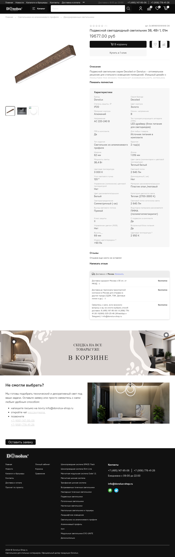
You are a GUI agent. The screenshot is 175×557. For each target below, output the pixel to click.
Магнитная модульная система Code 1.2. (79, 473)
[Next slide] (81, 64)
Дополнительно (68, 538)
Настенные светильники (71, 506)
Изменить (119, 274)
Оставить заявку (20, 442)
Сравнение (40, 473)
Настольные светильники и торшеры (77, 510)
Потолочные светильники (72, 501)
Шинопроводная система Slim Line (76, 469)
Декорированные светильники (79, 17)
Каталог (41, 8)
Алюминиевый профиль (71, 524)
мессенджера (37, 412)
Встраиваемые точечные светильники (78, 487)
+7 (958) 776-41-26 (160, 2)
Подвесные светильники (72, 496)
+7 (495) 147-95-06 (137, 2)
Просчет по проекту (14, 487)
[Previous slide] (10, 64)
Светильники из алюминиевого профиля (38, 17)
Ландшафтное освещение (72, 515)
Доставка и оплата (71, 2)
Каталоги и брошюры (36, 2)
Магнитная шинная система (73, 478)
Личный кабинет (42, 464)
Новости (19, 2)
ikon (63, 529)
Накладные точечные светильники (76, 492)
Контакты (54, 2)
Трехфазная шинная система (73, 482)
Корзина (39, 469)
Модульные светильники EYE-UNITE (77, 533)
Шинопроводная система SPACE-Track (78, 464)
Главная (9, 2)
